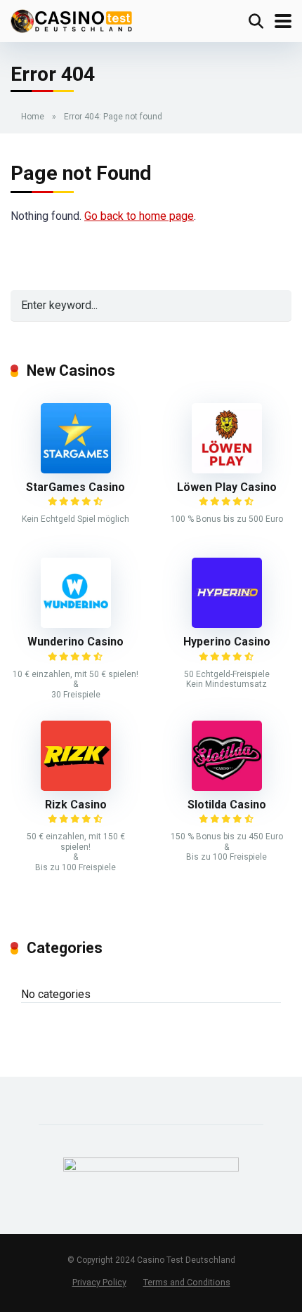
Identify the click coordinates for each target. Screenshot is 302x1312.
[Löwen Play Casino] (227, 469)
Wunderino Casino (75, 641)
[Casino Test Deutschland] (71, 19)
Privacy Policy (99, 1282)
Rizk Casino (76, 804)
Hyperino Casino (226, 641)
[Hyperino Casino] (227, 624)
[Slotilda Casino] (227, 787)
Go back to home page (139, 216)
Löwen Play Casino (227, 487)
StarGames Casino (75, 487)
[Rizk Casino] (76, 787)
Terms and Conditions (186, 1282)
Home (32, 117)
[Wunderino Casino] (76, 624)
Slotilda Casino (227, 804)
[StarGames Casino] (76, 469)
